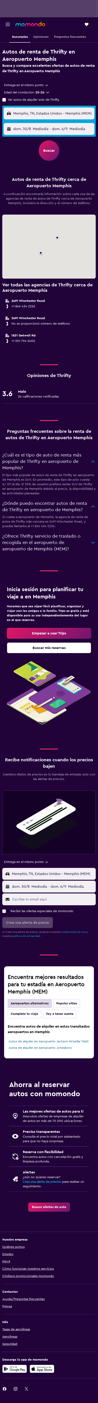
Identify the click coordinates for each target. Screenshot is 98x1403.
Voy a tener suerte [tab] (59, 1014)
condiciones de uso (73, 932)
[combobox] (26, 85)
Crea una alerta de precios (42, 1181)
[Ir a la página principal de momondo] (30, 24)
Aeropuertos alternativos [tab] (30, 1003)
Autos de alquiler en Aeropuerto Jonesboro (40, 1047)
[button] (8, 24)
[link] (49, 633)
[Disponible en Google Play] (14, 1369)
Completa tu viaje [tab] (24, 1014)
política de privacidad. (26, 936)
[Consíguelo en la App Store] (42, 1369)
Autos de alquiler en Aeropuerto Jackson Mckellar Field (48, 1041)
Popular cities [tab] (66, 1003)
